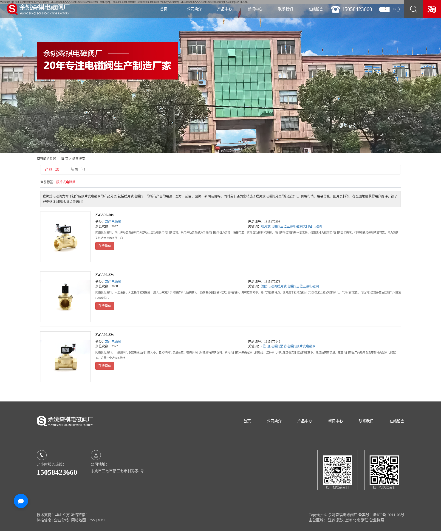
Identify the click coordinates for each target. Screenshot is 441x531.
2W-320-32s (104, 275)
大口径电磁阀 (312, 226)
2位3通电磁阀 (270, 346)
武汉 (340, 520)
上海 (349, 520)
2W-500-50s (104, 215)
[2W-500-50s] (65, 237)
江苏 (332, 520)
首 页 (64, 159)
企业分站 (61, 520)
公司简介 (194, 9)
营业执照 (376, 520)
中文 (384, 9)
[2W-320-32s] (65, 296)
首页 (163, 9)
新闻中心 (255, 9)
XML (102, 520)
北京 (357, 520)
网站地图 (79, 520)
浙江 (365, 520)
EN (394, 9)
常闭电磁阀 (113, 221)
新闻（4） (79, 169)
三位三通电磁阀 (291, 226)
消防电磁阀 (269, 286)
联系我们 (285, 9)
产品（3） (53, 169)
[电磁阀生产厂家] (432, 9)
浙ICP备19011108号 (388, 515)
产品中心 (224, 9)
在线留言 (315, 9)
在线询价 (104, 246)
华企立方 (62, 515)
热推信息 (44, 520)
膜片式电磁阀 (270, 226)
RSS (91, 520)
